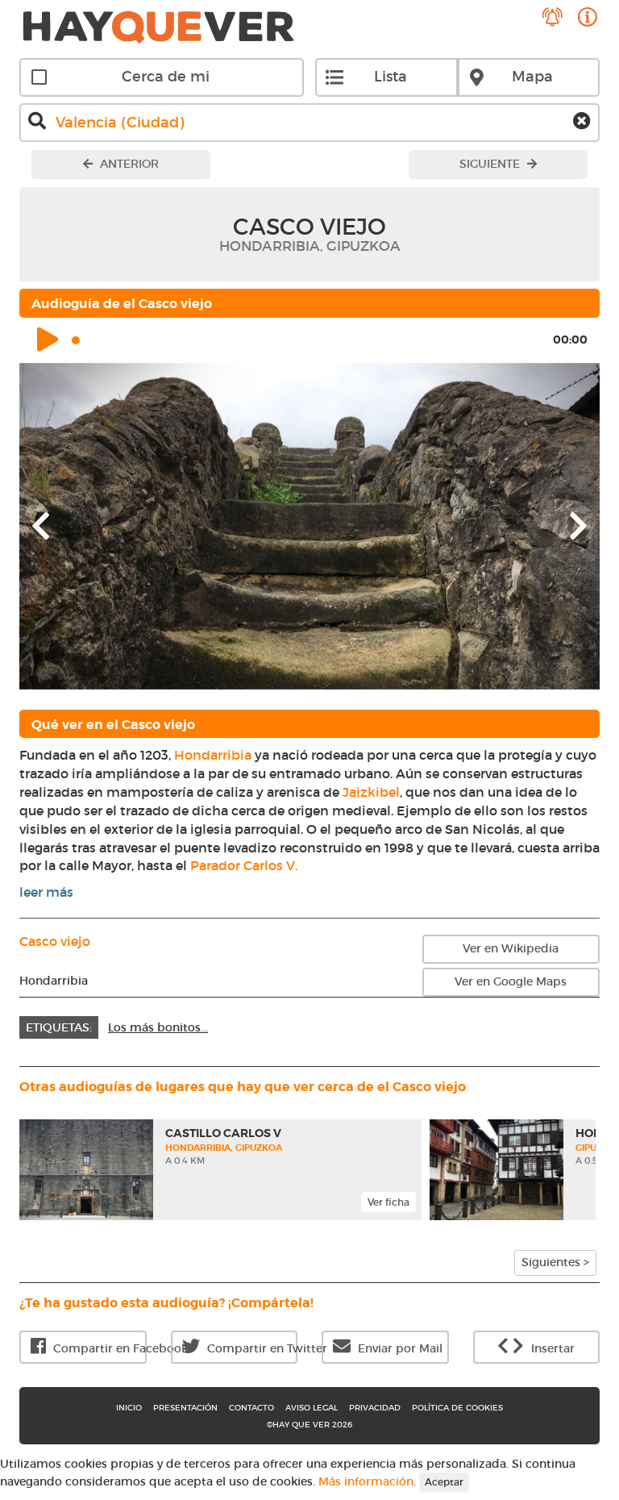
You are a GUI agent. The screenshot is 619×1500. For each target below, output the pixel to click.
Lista (390, 76)
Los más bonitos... (158, 1027)
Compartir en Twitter (251, 1348)
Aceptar (444, 1482)
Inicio (129, 1407)
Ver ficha (388, 1202)
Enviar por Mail (398, 1348)
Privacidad (375, 1407)
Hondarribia (212, 755)
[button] (62, 526)
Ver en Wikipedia (511, 948)
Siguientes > (555, 1262)
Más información (365, 1481)
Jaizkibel (371, 792)
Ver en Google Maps (511, 981)
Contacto (251, 1407)
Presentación (185, 1407)
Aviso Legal (311, 1407)
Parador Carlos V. (243, 865)
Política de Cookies (457, 1407)
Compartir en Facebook (98, 1348)
